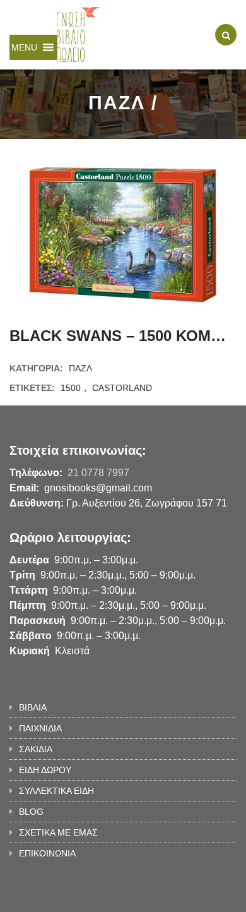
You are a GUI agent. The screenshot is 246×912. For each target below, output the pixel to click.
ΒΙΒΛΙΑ (33, 707)
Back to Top (194, 896)
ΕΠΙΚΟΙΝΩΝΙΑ (47, 853)
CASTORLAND (122, 388)
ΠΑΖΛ (80, 368)
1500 (71, 388)
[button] (24, 47)
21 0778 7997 (98, 472)
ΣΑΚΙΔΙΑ (35, 749)
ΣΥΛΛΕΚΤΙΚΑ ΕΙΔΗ (56, 791)
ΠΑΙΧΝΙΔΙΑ (40, 728)
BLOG (31, 812)
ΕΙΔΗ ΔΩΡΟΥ (45, 770)
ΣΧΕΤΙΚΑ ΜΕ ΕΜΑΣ (58, 832)
